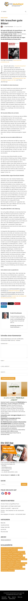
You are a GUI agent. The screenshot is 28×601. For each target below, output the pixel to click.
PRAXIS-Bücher (21, 402)
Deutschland (14, 549)
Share (4, 303)
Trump (3, 566)
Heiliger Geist (4, 527)
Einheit (14, 551)
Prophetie (4, 565)
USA (20, 566)
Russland (11, 565)
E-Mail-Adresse (5, 366)
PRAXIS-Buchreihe (7, 422)
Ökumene (3, 531)
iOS (18, 475)
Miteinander (4, 563)
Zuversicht (4, 570)
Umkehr (15, 566)
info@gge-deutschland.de (10, 420)
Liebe (24, 559)
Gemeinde (16, 553)
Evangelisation (20, 551)
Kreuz (9, 559)
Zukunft (22, 568)
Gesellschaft (4, 17)
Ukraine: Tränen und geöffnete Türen (10, 504)
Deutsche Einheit (5, 549)
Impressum (4, 598)
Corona (20, 548)
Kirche (2, 529)
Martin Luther (11, 561)
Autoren (14, 597)
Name (3, 360)
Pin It (18, 303)
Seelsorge (17, 565)
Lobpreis (3, 561)
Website (3, 372)
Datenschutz (12, 598)
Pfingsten (18, 563)
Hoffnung (4, 557)
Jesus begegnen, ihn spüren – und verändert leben (13, 514)
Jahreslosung (16, 557)
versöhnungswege (14, 568)
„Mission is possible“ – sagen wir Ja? (9, 508)
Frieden (3, 553)
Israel (10, 557)
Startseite (4, 597)
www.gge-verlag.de (16, 415)
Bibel (2, 523)
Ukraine (9, 566)
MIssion (18, 561)
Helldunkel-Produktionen (14, 290)
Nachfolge (11, 563)
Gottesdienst (4, 555)
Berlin (3, 548)
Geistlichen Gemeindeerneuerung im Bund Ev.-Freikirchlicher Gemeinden (13, 429)
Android (13, 475)
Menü (4, 11)
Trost (23, 565)
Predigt (24, 563)
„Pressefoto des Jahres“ (20, 66)
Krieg (14, 559)
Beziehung (9, 548)
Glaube (23, 553)
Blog (9, 597)
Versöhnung (4, 568)
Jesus (22, 557)
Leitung (19, 559)
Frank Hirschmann (9, 26)
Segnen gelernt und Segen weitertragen (11, 506)
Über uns (20, 597)
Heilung (20, 555)
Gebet (10, 553)
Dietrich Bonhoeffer (6, 551)
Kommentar (4, 343)
